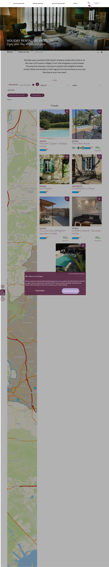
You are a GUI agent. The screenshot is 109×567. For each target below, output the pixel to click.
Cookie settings (39, 290)
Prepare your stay (38, 3)
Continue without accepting (76, 273)
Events (75, 3)
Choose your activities (58, 3)
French (97, 3)
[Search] (89, 2)
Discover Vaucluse (19, 3)
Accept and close (70, 291)
